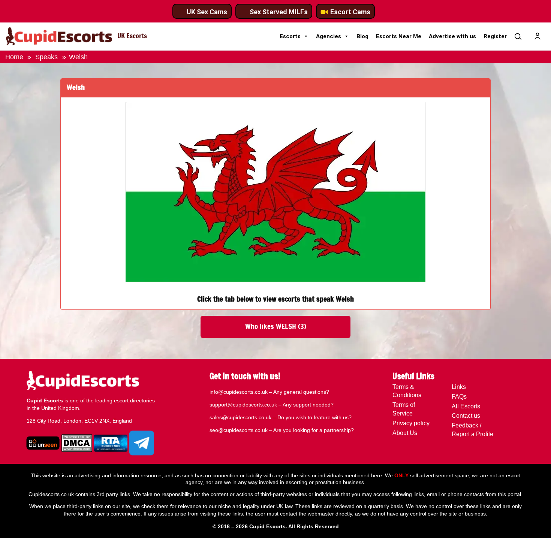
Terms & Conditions (406, 391)
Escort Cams (350, 12)
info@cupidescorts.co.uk (239, 392)
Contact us (466, 415)
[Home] (59, 36)
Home (14, 57)
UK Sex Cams (207, 12)
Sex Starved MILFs (279, 12)
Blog (362, 36)
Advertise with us (452, 36)
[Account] (537, 36)
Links (459, 387)
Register (495, 36)
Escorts (290, 36)
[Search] (518, 36)
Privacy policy (411, 423)
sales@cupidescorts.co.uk (240, 417)
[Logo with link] (40, 444)
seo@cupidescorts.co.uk (239, 430)
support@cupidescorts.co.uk (243, 405)
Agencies (328, 36)
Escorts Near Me (398, 36)
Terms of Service (403, 409)
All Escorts (466, 406)
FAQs (459, 396)
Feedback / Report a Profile (472, 429)
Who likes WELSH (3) (275, 326)
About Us (404, 433)
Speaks (46, 57)
